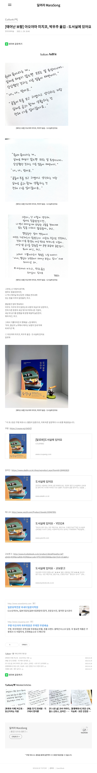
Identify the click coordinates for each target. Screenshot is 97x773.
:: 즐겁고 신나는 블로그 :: (18, 731)
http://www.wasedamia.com (19, 603)
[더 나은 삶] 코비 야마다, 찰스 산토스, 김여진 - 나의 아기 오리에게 (25, 663)
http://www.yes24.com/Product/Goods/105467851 (34, 512)
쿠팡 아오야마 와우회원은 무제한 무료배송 (28, 625)
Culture (8, 653)
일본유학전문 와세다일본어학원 (23, 607)
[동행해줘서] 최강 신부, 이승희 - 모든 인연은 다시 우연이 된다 (24, 666)
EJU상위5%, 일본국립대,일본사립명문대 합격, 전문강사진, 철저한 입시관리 (40, 610)
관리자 (52, 768)
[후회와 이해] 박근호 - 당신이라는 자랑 (17, 658)
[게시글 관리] (15, 645)
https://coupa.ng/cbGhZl (21, 428)
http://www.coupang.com (18, 622)
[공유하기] (12, 645)
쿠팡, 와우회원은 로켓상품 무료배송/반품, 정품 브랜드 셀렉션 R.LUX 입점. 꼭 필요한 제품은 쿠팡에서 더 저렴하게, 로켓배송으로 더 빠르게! (48, 630)
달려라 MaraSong (48, 5)
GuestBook (60, 768)
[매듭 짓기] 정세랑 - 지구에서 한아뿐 (16, 661)
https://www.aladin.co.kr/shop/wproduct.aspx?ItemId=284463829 (40, 470)
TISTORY (44, 768)
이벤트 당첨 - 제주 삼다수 (13, 669)
